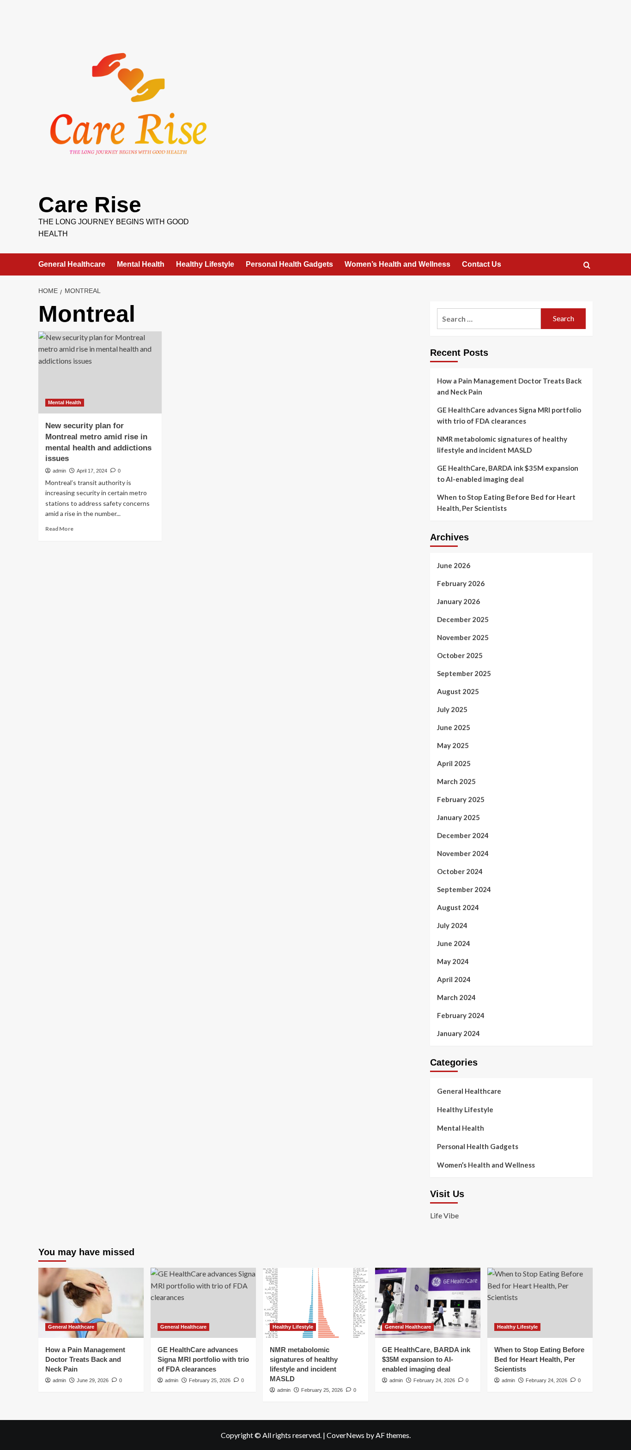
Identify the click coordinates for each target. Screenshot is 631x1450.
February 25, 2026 (210, 1380)
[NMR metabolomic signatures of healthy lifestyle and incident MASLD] (315, 1303)
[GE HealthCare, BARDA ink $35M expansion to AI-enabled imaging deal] (427, 1303)
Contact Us (481, 264)
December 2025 (463, 619)
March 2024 (456, 997)
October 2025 (460, 655)
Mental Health (140, 264)
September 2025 (464, 673)
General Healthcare (71, 264)
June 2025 (453, 727)
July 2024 (452, 925)
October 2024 (460, 871)
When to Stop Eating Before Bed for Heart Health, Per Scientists (506, 502)
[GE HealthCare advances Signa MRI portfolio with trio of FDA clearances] (203, 1303)
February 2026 (461, 583)
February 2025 (461, 799)
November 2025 (463, 637)
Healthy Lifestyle (205, 264)
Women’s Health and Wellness (397, 264)
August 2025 (458, 691)
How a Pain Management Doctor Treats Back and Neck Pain (509, 386)
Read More (59, 528)
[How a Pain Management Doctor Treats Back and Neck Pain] (91, 1303)
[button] (587, 265)
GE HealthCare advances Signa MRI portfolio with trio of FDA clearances (509, 415)
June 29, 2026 (93, 1380)
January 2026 (458, 601)
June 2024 (453, 943)
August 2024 (458, 907)
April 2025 (454, 763)
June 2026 (453, 565)
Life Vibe (444, 1215)
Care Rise (89, 204)
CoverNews (345, 1435)
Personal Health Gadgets (289, 264)
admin (59, 470)
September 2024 (464, 889)
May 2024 (453, 961)
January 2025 (458, 817)
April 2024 (454, 979)
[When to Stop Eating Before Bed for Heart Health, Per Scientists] (540, 1303)
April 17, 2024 (92, 470)
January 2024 (458, 1033)
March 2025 (456, 781)
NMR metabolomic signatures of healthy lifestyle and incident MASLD (502, 444)
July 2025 (452, 709)
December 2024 (463, 835)
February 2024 (461, 1015)
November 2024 (463, 853)
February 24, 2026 (434, 1380)
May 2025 (453, 745)
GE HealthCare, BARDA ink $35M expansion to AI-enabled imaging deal (507, 473)
